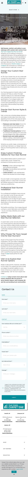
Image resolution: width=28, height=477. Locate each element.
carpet (8, 253)
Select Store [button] (13, 9)
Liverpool (3, 65)
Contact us (4, 277)
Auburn (18, 64)
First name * (5, 299)
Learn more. (19, 469)
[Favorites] (22, 2)
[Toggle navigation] (2, 3)
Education (6, 455)
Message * (4, 370)
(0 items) (25, 2)
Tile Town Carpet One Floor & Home (11, 51)
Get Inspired (7, 448)
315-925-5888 (7, 420)
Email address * (5, 342)
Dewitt (14, 64)
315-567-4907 (7, 431)
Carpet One (4, 16)
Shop (4, 442)
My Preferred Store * (7, 361)
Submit (14, 397)
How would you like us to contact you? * (12, 323)
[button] (14, 327)
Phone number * (6, 332)
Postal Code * (5, 351)
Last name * (5, 308)
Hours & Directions (7, 421)
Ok (14, 471)
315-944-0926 (20, 420)
